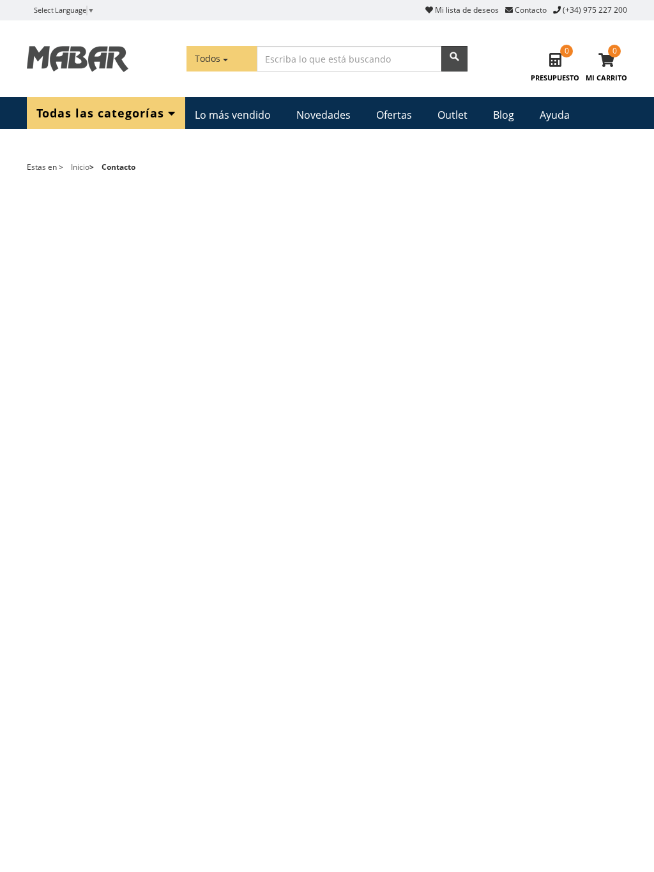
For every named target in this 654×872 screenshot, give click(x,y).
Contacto (530, 9)
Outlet (452, 115)
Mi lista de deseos (466, 9)
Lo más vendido (233, 115)
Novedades (323, 115)
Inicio (80, 167)
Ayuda (555, 115)
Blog (503, 115)
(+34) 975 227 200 (595, 9)
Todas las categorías (102, 112)
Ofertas (394, 115)
